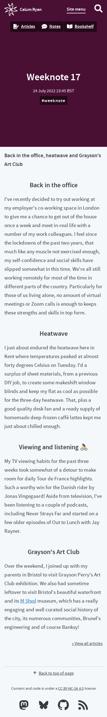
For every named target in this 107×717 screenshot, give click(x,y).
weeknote (55, 100)
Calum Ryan (23, 11)
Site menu (76, 9)
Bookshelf (84, 26)
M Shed (28, 600)
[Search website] (98, 9)
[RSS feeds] (83, 706)
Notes (55, 26)
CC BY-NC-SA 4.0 (71, 688)
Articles (28, 26)
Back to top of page (56, 673)
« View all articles (87, 643)
